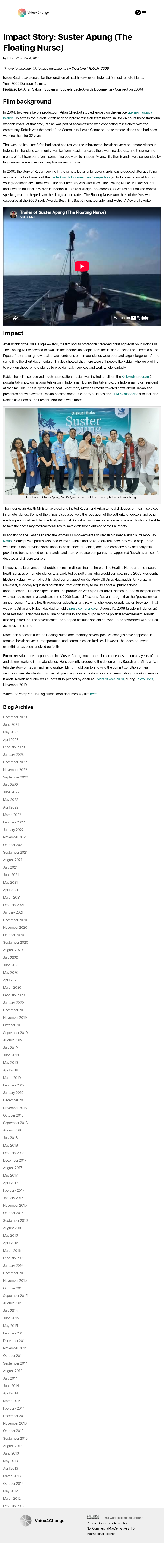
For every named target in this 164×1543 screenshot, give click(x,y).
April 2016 (10, 1243)
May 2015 (10, 1325)
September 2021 (15, 852)
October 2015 (13, 1288)
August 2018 (12, 1130)
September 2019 (15, 1032)
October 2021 (13, 845)
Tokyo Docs (144, 679)
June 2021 (11, 874)
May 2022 (10, 799)
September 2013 (15, 1438)
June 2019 (11, 1055)
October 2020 (13, 935)
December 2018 (15, 1100)
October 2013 (13, 1431)
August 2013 (12, 1446)
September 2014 (15, 1363)
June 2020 (11, 965)
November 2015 (15, 1280)
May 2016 (10, 1235)
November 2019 (15, 1017)
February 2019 (14, 1085)
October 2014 (13, 1355)
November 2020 (15, 927)
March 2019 (12, 1077)
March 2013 (12, 1476)
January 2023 (13, 754)
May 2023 (10, 732)
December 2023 (15, 717)
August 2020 (13, 950)
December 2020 (15, 920)
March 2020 (12, 987)
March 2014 (12, 1401)
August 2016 (12, 1228)
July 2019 (10, 1047)
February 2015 (13, 1333)
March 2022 (12, 814)
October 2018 (13, 1115)
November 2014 (15, 1348)
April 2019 (10, 1070)
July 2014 (10, 1378)
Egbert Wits (14, 58)
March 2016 (12, 1250)
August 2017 (12, 1168)
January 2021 (13, 912)
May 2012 (10, 1491)
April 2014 (10, 1393)
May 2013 (10, 1461)
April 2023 (10, 739)
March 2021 (12, 897)
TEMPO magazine (125, 394)
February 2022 (14, 822)
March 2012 (12, 1498)
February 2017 (13, 1190)
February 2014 (14, 1408)
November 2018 (15, 1108)
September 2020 (15, 942)
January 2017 (13, 1198)
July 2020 (10, 957)
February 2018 (14, 1153)
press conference (82, 608)
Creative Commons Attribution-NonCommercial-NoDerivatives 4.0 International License (111, 1528)
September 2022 (15, 777)
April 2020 (11, 980)
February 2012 (13, 1506)
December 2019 (15, 1010)
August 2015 (12, 1303)
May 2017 (10, 1175)
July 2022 (10, 784)
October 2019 (13, 1025)
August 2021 (12, 860)
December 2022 (15, 762)
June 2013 (11, 1453)
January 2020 (13, 1002)
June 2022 (11, 792)
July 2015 (10, 1310)
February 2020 (14, 995)
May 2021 (10, 882)
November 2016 (15, 1205)
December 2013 (14, 1416)
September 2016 (15, 1220)
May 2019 (10, 1062)
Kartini (7, 541)
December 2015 (14, 1273)
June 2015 (11, 1318)
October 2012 (13, 1483)
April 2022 (10, 807)
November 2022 (15, 769)
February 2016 (14, 1258)
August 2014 (12, 1371)
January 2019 (13, 1092)
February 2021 (13, 905)
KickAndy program (135, 376)
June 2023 (11, 724)
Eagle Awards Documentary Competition (80, 177)
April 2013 (10, 1468)
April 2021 (10, 890)
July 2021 (10, 867)
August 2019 (12, 1040)
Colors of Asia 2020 (109, 679)
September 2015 (15, 1295)
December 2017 (14, 1160)
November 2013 (15, 1423)
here (93, 694)
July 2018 (10, 1137)
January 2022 (13, 829)
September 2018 (15, 1122)
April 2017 (10, 1183)
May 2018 (10, 1145)
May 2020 (10, 972)
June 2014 (11, 1385)
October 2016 (13, 1213)
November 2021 (15, 837)
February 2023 (14, 747)
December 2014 (15, 1340)
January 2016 (13, 1265)
